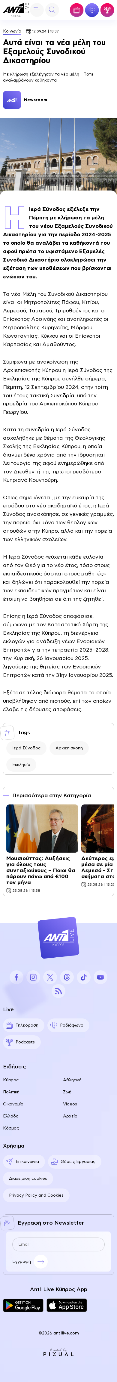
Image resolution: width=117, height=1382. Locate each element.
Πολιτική (11, 1092)
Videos (70, 1104)
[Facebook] (16, 977)
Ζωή (67, 1092)
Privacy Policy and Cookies (36, 1195)
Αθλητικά (72, 1080)
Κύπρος (11, 1080)
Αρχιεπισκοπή (69, 748)
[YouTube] (100, 977)
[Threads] (67, 977)
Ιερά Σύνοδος (26, 748)
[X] (50, 977)
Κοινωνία (12, 31)
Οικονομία (13, 1104)
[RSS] (58, 991)
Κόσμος (11, 1128)
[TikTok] (84, 977)
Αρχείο (70, 1116)
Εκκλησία (21, 765)
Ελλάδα (11, 1116)
